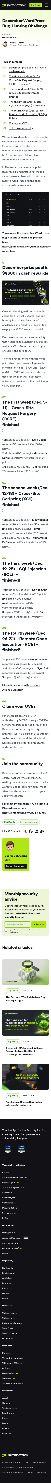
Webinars (6, 1378)
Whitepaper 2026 (10, 1363)
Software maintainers (12, 1323)
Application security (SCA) (14, 1177)
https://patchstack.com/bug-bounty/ (24, 812)
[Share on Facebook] (30, 831)
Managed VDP (8, 1232)
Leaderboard (8, 1273)
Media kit (6, 1423)
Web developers (9, 1313)
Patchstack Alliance (29, 822)
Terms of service (25, 1467)
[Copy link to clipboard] (42, 831)
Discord (5, 1293)
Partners (6, 1353)
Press (5, 1418)
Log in (5, 1218)
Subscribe (38, 924)
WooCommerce (9, 1333)
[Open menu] (46, 5)
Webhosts (7, 1318)
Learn (5, 1283)
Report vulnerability (37, 1472)
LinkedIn (6, 1428)
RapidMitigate (8, 1182)
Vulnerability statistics (12, 1383)
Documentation (9, 1208)
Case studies (8, 1373)
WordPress (7, 1328)
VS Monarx (7, 1193)
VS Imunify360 (9, 1198)
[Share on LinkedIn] (36, 831)
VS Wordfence (9, 1203)
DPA (26, 1462)
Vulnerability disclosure (13, 1472)
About (5, 1398)
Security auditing (10, 1243)
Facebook (6, 1433)
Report (5, 1288)
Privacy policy (39, 1462)
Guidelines (7, 1278)
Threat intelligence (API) (13, 1187)
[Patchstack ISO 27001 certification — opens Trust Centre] (21, 1149)
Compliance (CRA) (10, 1248)
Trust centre (8, 1408)
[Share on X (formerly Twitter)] (25, 831)
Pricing (5, 1172)
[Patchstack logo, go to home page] (14, 5)
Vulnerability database (12, 1358)
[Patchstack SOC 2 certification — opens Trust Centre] (8, 1149)
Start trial (35, 5)
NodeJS (6, 1338)
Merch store (8, 1413)
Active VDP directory (12, 1238)
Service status (9, 1213)
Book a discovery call (15, 866)
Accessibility (8, 1467)
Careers (6, 1403)
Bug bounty (7, 1268)
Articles (5, 1368)
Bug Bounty (9, 822)
